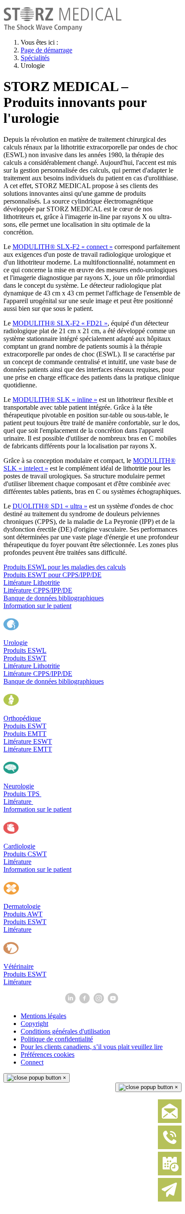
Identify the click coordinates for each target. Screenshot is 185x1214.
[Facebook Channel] (85, 1001)
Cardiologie (19, 846)
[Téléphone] (170, 1147)
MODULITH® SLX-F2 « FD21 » (60, 323)
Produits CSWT (25, 854)
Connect (32, 1062)
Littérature (18, 801)
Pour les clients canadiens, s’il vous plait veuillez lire (92, 1046)
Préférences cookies (47, 1054)
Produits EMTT (24, 733)
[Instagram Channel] (99, 1001)
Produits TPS (22, 793)
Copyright (34, 1023)
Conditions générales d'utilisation (65, 1031)
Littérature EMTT (27, 749)
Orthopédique (22, 718)
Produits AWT (23, 914)
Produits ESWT (24, 658)
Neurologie (18, 786)
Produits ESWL (24, 650)
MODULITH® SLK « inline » (54, 399)
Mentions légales (43, 1015)
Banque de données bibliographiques (53, 598)
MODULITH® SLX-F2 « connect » (62, 246)
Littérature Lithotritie (31, 582)
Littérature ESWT (27, 741)
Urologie (15, 642)
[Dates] (170, 1173)
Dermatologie (21, 906)
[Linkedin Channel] (71, 1001)
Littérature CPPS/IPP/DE (37, 590)
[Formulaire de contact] (170, 1121)
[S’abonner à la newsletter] (170, 1199)
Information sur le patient (37, 605)
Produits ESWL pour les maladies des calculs (64, 567)
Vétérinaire (18, 966)
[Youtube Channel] (114, 1001)
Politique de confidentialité (57, 1039)
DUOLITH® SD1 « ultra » (49, 506)
